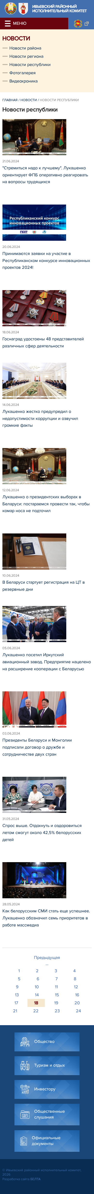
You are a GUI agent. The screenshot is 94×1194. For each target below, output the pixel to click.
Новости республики (30, 64)
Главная (10, 100)
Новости (28, 100)
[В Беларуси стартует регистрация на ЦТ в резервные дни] (47, 553)
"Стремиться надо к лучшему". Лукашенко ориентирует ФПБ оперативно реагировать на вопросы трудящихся (45, 175)
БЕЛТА (35, 1179)
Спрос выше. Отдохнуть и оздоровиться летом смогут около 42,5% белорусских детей (42, 832)
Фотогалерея (22, 72)
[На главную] (11, 8)
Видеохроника (23, 81)
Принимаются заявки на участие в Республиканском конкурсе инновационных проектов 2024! (46, 260)
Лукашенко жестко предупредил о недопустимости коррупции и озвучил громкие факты (40, 418)
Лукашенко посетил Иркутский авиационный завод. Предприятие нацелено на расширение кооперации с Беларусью (46, 661)
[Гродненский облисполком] (81, 23)
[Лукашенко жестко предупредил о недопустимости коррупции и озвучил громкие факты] (47, 383)
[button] (8, 23)
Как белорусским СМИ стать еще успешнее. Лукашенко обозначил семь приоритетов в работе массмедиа (46, 918)
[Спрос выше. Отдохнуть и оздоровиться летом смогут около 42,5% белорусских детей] (47, 797)
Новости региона (26, 56)
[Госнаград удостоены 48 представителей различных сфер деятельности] (47, 310)
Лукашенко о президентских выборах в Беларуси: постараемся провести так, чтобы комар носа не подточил (46, 504)
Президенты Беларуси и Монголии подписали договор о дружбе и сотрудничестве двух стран (37, 747)
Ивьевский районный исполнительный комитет (59, 9)
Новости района (25, 48)
